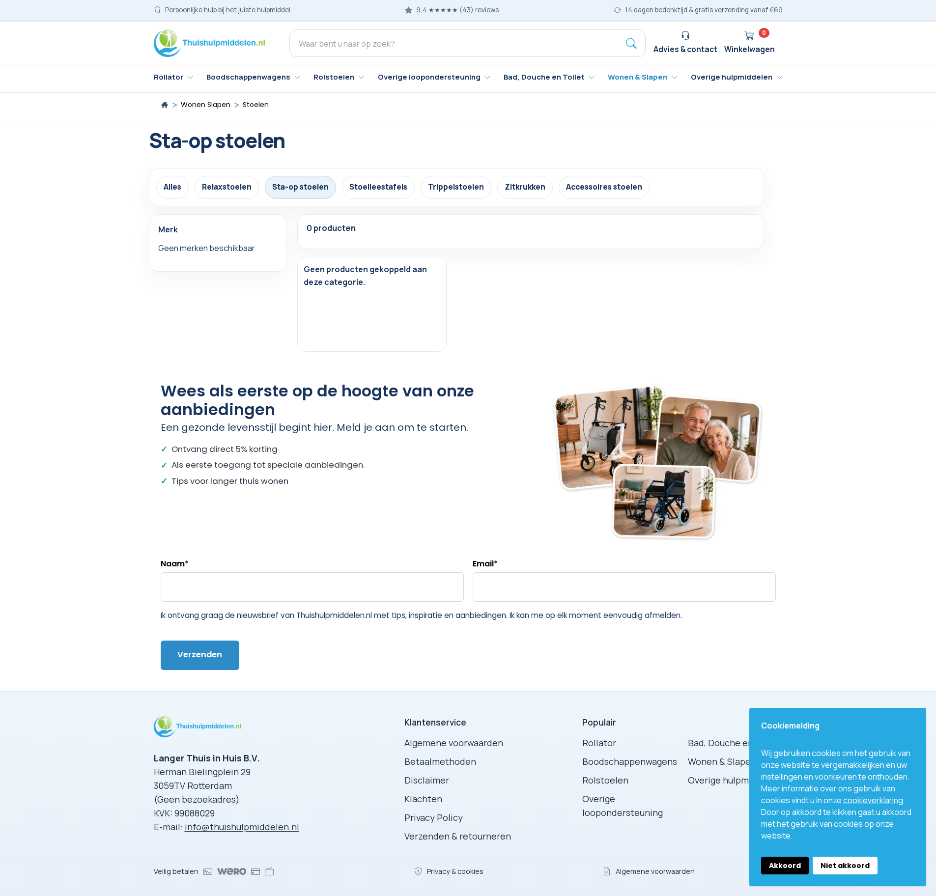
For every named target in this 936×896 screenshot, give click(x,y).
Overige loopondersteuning (622, 805)
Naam (175, 563)
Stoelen (256, 105)
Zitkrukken (525, 187)
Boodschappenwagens (629, 761)
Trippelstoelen (456, 187)
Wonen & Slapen (722, 761)
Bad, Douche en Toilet (734, 743)
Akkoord (785, 865)
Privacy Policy (433, 817)
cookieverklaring (873, 800)
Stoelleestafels (378, 187)
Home (165, 105)
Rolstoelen (605, 780)
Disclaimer (426, 780)
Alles (172, 187)
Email (485, 563)
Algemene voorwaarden (453, 743)
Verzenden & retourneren (457, 836)
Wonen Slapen (205, 105)
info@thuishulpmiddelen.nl (242, 827)
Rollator (599, 743)
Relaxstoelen (227, 187)
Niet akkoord (845, 865)
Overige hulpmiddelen (734, 780)
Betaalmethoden (440, 761)
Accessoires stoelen (604, 187)
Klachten (423, 799)
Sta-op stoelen (300, 187)
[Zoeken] (631, 43)
